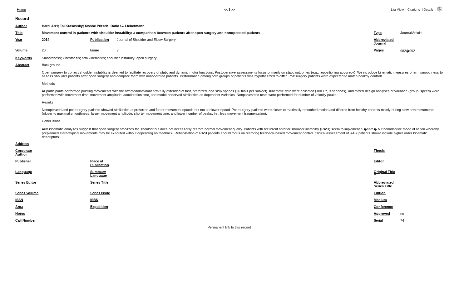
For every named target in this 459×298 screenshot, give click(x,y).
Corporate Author (23, 152)
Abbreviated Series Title (384, 184)
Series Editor (25, 182)
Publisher (23, 161)
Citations (413, 9)
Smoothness (51, 58)
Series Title (99, 182)
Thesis (379, 150)
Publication (99, 39)
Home (21, 10)
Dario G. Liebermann (128, 26)
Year (18, 39)
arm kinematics (93, 58)
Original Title (384, 172)
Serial (378, 220)
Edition (380, 193)
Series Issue (100, 193)
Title (18, 33)
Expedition (99, 207)
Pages (379, 50)
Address (22, 144)
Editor (379, 161)
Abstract (22, 65)
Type (378, 33)
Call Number (25, 220)
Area (19, 207)
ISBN (94, 200)
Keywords (23, 58)
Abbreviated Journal (384, 41)
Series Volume (26, 193)
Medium (380, 200)
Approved (382, 213)
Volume (21, 50)
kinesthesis (71, 58)
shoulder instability (121, 58)
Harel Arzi (50, 26)
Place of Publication (99, 163)
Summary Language (98, 173)
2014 (45, 39)
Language (23, 172)
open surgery (146, 58)
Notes (20, 213)
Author (21, 26)
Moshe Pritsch (96, 26)
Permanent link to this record (229, 227)
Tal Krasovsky (71, 26)
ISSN (19, 200)
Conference (383, 207)
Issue (94, 50)
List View (397, 9)
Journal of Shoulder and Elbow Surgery (146, 39)
